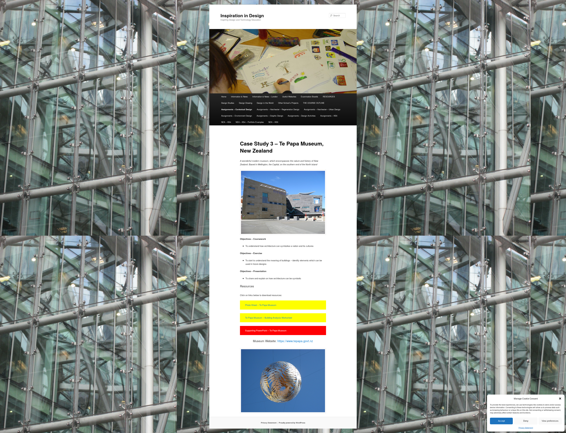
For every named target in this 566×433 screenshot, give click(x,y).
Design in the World (265, 102)
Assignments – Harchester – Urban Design (322, 109)
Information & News (239, 96)
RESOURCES (329, 96)
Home (223, 96)
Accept (501, 421)
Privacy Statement (526, 427)
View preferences (550, 421)
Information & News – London (265, 96)
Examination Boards (309, 96)
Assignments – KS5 (328, 115)
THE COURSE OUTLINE (313, 102)
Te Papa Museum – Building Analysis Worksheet (268, 317)
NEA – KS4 (226, 122)
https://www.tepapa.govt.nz (295, 341)
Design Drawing (245, 102)
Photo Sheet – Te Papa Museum (260, 304)
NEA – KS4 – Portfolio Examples (250, 122)
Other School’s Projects (288, 102)
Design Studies (227, 102)
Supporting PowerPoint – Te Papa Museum (266, 330)
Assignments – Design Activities (302, 115)
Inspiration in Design (242, 15)
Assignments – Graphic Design (270, 115)
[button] (560, 398)
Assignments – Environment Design (236, 115)
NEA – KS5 (273, 122)
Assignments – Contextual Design (236, 109)
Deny (525, 421)
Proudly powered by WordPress (292, 422)
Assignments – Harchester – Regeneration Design (278, 109)
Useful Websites (289, 96)
